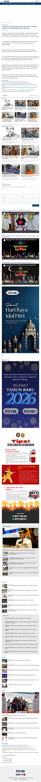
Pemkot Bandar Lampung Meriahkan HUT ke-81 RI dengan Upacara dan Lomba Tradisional (18, 89)
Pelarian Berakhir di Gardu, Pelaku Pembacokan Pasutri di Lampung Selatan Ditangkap (23, 665)
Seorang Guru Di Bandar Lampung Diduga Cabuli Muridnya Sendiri (20, 684)
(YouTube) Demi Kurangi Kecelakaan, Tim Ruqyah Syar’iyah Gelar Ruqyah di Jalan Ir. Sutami (23, 568)
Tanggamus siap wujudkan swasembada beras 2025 (17, 732)
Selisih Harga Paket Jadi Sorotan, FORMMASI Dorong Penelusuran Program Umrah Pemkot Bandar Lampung (19, 85)
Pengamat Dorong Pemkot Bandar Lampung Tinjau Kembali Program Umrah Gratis (20, 633)
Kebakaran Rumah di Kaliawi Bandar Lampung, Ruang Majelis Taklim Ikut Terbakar (16, 83)
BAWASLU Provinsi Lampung (8, 762)
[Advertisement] (20, 12)
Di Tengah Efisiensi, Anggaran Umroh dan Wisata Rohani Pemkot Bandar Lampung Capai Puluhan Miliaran (19, 88)
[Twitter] (19, 775)
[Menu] (2, 1)
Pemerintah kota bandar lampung (9, 755)
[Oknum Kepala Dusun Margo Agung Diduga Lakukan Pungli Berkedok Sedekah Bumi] (4, 719)
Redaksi (16, 777)
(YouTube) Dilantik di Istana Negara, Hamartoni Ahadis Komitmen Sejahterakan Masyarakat (19, 550)
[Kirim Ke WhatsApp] (38, 95)
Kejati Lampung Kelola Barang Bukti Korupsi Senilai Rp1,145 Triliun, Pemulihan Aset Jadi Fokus (21, 644)
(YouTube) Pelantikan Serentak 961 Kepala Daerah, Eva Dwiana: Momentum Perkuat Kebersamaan (22, 554)
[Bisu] (36, 231)
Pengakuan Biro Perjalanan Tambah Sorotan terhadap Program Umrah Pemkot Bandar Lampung (21, 630)
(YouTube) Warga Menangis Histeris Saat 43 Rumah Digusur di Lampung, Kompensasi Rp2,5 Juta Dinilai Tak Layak (22, 558)
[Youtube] (22, 775)
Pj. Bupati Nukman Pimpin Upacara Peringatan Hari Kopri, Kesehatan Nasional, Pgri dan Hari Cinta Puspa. (23, 728)
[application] (20, 222)
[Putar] (3, 231)
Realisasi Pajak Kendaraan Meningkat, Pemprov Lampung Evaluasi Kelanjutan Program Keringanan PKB (20, 641)
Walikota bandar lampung (7, 758)
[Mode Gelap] (36, 1)
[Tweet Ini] (32, 95)
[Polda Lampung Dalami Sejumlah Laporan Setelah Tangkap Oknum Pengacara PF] (33, 115)
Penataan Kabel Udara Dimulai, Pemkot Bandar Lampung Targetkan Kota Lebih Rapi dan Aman (21, 648)
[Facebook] (17, 775)
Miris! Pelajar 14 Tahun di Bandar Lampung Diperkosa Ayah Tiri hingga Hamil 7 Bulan (23, 679)
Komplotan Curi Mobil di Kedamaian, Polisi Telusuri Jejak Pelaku (19, 660)
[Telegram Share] (36, 95)
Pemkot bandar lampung (7, 760)
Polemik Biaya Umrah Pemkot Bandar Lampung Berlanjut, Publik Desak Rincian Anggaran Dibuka (21, 652)
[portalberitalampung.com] (8, 1)
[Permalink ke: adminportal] (3, 30)
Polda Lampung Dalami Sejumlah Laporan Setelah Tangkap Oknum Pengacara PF (16, 91)
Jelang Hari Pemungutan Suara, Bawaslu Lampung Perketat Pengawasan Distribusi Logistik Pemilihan (23, 738)
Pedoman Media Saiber (23, 777)
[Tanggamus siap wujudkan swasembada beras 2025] (4, 734)
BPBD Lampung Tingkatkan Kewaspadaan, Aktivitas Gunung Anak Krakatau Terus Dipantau (18, 748)
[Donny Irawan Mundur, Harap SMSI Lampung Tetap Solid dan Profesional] (7, 103)
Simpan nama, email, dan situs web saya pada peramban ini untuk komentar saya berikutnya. (19, 202)
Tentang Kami (10, 777)
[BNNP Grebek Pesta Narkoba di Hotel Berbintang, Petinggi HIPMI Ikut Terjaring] (4, 676)
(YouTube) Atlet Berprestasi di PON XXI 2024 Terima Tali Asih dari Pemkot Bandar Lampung (23, 573)
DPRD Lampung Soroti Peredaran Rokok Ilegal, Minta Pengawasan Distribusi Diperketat (23, 670)
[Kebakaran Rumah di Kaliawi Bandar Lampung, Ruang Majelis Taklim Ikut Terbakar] (20, 103)
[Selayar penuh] (37, 231)
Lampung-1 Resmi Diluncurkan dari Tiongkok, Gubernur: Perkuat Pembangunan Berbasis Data (21, 637)
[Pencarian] (38, 1)
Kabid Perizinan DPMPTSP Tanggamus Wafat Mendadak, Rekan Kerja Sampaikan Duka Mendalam (23, 596)
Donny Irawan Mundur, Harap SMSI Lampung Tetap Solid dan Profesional (15, 81)
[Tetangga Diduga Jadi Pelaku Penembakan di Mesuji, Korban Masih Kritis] (4, 601)
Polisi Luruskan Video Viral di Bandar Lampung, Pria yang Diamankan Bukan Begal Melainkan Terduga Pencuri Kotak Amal (21, 622)
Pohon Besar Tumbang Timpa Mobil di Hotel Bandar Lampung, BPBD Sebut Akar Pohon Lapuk (23, 605)
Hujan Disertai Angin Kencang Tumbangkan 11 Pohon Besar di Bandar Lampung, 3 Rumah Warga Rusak (22, 610)
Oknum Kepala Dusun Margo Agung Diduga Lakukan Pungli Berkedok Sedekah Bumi (23, 718)
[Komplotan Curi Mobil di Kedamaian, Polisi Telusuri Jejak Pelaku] (4, 661)
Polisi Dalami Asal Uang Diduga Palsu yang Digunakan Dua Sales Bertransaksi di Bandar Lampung (21, 626)
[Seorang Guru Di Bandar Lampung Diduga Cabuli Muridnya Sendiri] (4, 686)
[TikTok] (24, 775)
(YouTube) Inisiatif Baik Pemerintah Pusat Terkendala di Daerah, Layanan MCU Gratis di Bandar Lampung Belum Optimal (22, 563)
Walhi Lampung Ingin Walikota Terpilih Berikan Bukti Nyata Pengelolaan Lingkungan (23, 723)
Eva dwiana (5, 757)
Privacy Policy (30, 777)
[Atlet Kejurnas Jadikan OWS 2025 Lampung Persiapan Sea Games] (20, 702)
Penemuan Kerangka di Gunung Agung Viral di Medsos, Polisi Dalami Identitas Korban (23, 585)
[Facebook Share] (30, 95)
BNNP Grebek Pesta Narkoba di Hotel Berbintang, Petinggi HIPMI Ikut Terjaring (22, 675)
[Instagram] (21, 775)
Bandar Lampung (5, 24)
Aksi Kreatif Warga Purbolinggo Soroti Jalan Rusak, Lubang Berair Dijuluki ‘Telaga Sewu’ (22, 591)
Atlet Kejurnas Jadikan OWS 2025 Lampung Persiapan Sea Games (13, 715)
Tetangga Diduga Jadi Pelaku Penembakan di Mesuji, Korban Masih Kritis (21, 600)
